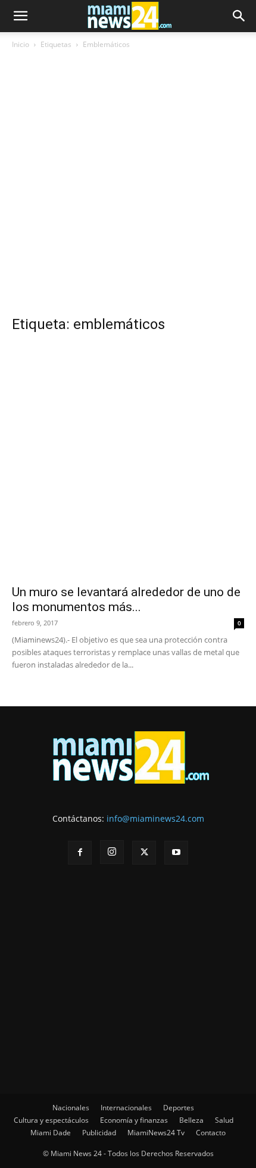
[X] (144, 853)
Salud (224, 1120)
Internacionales (126, 1108)
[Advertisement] (128, 187)
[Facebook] (80, 853)
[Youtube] (176, 853)
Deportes (178, 1108)
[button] (20, 16)
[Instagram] (112, 852)
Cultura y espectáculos (51, 1120)
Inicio (20, 44)
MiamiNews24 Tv (156, 1133)
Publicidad (99, 1133)
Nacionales (70, 1108)
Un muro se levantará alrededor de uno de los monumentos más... (126, 599)
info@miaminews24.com (155, 818)
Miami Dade (50, 1133)
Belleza (191, 1120)
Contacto (211, 1133)
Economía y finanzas (134, 1120)
